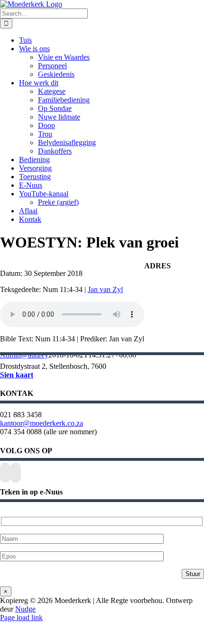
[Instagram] (15, 473)
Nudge (25, 609)
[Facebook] (5, 473)
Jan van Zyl (105, 289)
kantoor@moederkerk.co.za (41, 423)
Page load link (21, 617)
